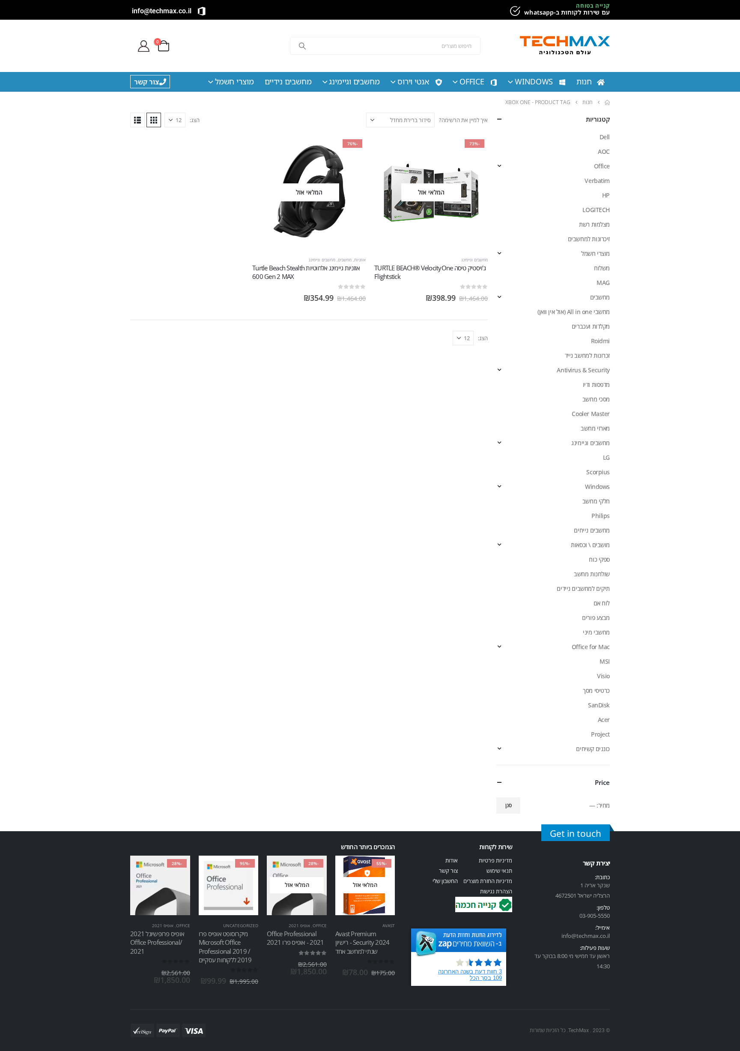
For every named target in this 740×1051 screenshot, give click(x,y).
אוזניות (360, 260)
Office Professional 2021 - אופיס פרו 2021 (295, 937)
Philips (600, 516)
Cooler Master (591, 414)
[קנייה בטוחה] (514, 11)
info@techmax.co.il (161, 11)
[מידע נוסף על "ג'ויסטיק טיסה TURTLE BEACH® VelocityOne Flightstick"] (473, 150)
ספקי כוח (599, 559)
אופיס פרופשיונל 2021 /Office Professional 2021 (157, 942)
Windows (534, 81)
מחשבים (345, 260)
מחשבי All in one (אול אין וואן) (573, 312)
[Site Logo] (565, 46)
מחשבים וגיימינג (354, 81)
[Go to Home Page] (607, 102)
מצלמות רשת (594, 224)
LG (606, 457)
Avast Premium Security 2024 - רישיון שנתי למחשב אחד (362, 942)
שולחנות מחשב (592, 574)
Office (472, 81)
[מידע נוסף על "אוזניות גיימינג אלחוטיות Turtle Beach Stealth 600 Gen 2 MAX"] (351, 150)
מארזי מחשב (595, 428)
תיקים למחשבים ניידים (583, 588)
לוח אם (602, 603)
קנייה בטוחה (593, 5)
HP (606, 195)
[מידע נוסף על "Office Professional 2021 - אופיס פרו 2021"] (312, 869)
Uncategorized (240, 925)
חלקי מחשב (596, 501)
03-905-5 (590, 915)
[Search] (302, 45)
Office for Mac (591, 647)
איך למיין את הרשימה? (463, 120)
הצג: (195, 120)
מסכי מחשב (596, 399)
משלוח (602, 268)
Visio (603, 676)
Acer (604, 720)
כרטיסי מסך (596, 690)
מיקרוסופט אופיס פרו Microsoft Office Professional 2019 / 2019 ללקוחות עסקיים (225, 946)
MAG (603, 282)
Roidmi (600, 341)
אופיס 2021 (299, 925)
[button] (153, 120)
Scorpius (598, 472)
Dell (605, 137)
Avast (388, 925)
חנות (584, 81)
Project (600, 734)
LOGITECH (596, 210)
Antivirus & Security (583, 370)
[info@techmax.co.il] (201, 11)
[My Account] (143, 46)
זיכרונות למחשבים (589, 239)
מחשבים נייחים (592, 530)
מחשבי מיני (596, 632)
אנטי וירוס (413, 81)
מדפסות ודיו (596, 384)
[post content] (431, 192)
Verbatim (597, 181)
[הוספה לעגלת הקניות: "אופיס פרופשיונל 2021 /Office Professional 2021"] (176, 869)
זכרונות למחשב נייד (587, 355)
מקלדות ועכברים (591, 326)
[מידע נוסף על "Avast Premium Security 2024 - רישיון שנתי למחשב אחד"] (380, 869)
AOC (604, 151)
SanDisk (599, 705)
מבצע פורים (596, 618)
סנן (508, 805)
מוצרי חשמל (234, 81)
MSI (605, 661)
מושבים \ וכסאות (590, 545)
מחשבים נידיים (288, 81)
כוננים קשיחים (593, 749)
